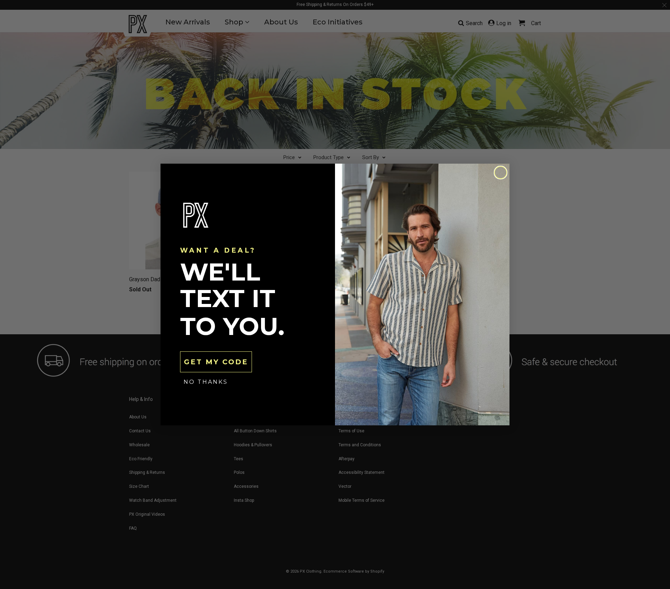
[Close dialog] (500, 172)
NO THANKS (206, 382)
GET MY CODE (216, 362)
